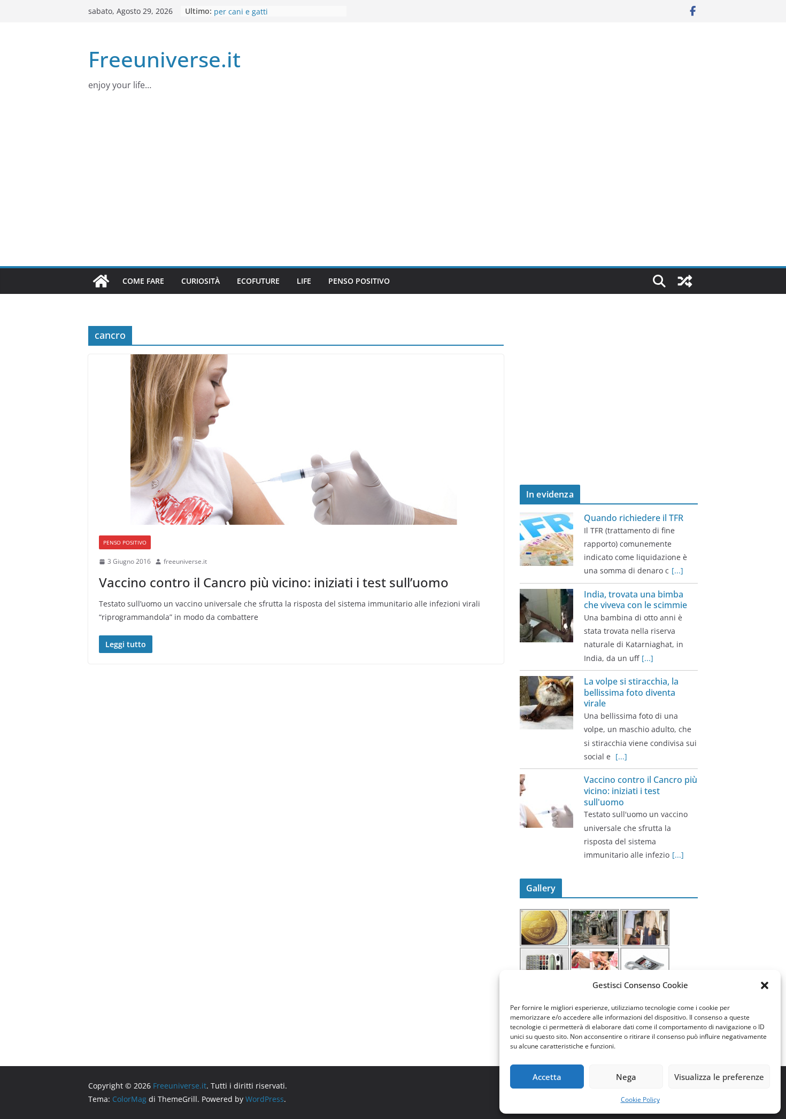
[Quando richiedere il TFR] (546, 539)
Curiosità (200, 281)
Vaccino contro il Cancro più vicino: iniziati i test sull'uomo (640, 791)
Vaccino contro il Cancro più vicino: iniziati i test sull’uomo (274, 582)
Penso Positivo (359, 281)
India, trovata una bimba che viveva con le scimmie (635, 599)
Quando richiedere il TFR (633, 518)
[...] (677, 570)
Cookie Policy (640, 1099)
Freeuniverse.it (164, 59)
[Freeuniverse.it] (101, 281)
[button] (764, 985)
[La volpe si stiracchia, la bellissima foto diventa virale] (546, 702)
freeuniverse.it (185, 561)
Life (304, 281)
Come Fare (143, 281)
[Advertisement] (393, 186)
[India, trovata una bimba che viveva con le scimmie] (546, 615)
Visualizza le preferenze (719, 1076)
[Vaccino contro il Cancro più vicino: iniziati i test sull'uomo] (546, 801)
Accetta (547, 1076)
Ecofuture (258, 281)
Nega (626, 1076)
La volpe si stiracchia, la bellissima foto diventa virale (631, 692)
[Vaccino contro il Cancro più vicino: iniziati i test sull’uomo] (296, 439)
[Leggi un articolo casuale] (685, 281)
